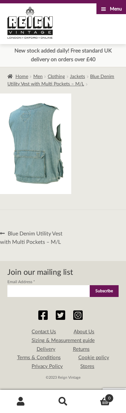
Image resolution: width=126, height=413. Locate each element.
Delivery (46, 349)
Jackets (77, 76)
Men (38, 76)
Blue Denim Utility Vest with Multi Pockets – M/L (31, 237)
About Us (84, 331)
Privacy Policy (47, 366)
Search (63, 401)
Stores (87, 366)
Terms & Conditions (39, 357)
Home (21, 76)
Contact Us (44, 331)
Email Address (21, 282)
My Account (21, 401)
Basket (97, 395)
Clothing (56, 76)
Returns (81, 349)
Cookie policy (93, 357)
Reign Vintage (30, 23)
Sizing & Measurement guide (63, 340)
